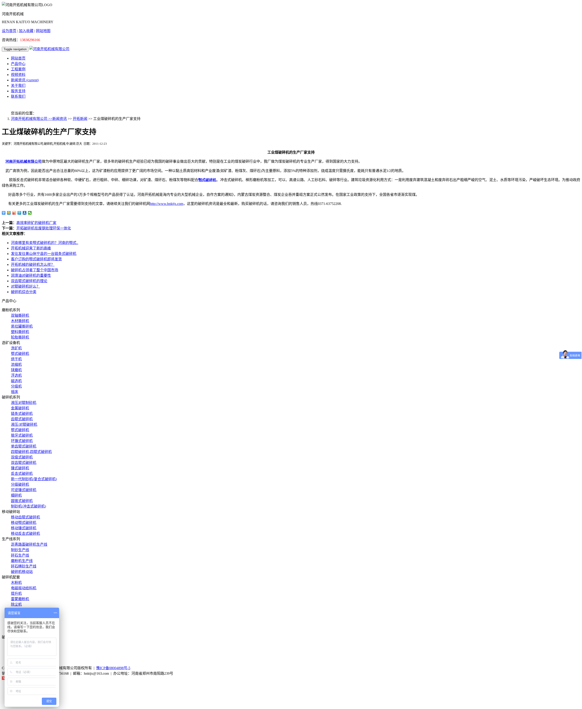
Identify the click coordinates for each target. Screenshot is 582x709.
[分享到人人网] (25, 213)
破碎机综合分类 (23, 292)
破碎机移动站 (22, 572)
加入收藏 (26, 31)
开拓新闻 (80, 119)
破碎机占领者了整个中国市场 (34, 270)
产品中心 (18, 64)
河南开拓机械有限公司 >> (31, 119)
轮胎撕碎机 (20, 337)
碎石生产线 (20, 555)
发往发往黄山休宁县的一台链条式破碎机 (43, 254)
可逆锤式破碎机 (23, 490)
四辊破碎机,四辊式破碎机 (31, 452)
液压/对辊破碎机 (24, 424)
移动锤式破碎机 (23, 528)
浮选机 (16, 375)
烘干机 (16, 359)
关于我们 (18, 85)
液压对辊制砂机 (23, 403)
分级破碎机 (20, 484)
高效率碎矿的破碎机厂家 (36, 223)
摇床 (14, 392)
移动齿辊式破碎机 (25, 517)
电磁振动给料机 (23, 588)
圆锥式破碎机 (22, 501)
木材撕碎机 (20, 321)
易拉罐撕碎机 (22, 326)
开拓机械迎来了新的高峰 (31, 248)
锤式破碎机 (20, 468)
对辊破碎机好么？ (25, 286)
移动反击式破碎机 (25, 533)
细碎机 (16, 495)
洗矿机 (16, 348)
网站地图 (43, 31)
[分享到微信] (30, 213)
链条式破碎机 (22, 413)
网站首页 (18, 58)
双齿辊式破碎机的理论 (29, 281)
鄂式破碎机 (20, 354)
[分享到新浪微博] (14, 213)
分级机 (16, 386)
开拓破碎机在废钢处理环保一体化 (43, 228)
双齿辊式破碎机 (23, 463)
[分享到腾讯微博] (19, 213)
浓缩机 (16, 364)
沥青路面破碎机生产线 (29, 544)
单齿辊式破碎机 (23, 446)
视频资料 (18, 75)
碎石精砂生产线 (23, 566)
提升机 (16, 593)
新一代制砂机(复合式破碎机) (34, 479)
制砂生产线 (20, 550)
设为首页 (9, 31)
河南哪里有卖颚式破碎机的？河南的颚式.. (44, 243)
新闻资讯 (25, 80)
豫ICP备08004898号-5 (113, 668)
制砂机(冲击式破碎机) (28, 506)
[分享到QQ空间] (9, 213)
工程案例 (18, 69)
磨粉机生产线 (22, 561)
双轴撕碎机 (20, 315)
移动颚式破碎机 (23, 523)
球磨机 (16, 370)
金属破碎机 (20, 408)
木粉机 (16, 583)
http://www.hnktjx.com (166, 204)
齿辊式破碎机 (22, 419)
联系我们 (18, 96)
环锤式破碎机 (22, 441)
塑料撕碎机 (20, 332)
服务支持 (18, 91)
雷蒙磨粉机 (20, 599)
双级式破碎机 (22, 457)
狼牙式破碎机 (22, 435)
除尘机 (16, 604)
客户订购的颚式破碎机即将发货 (36, 259)
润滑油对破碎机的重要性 (31, 275)
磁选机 (16, 381)
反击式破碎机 (22, 473)
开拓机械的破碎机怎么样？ (33, 264)
